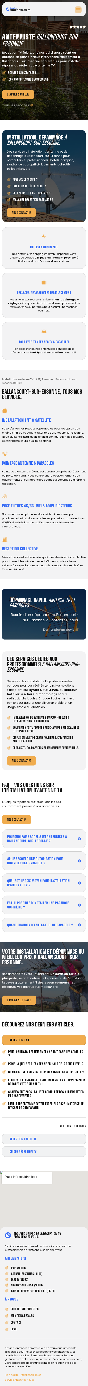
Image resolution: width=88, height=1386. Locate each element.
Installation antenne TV (18, 379)
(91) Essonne (44, 379)
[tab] (44, 1040)
